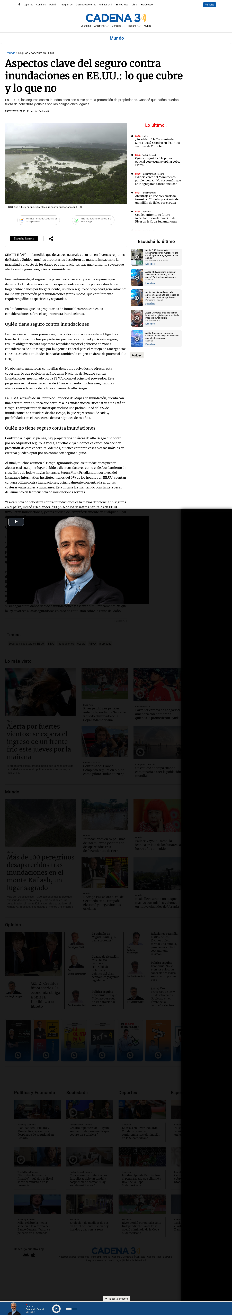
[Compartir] (51, 239)
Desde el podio (149, 230)
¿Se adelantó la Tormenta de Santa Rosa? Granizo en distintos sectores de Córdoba (157, 143)
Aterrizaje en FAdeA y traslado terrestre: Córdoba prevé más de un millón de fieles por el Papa (157, 199)
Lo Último (86, 25)
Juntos (145, 136)
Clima (135, 4)
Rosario (132, 25)
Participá (209, 4)
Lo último (155, 125)
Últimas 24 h (105, 4)
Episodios (150, 264)
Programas (67, 4)
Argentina (99, 25)
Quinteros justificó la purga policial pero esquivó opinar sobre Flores (157, 161)
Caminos (41, 4)
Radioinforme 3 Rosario (153, 174)
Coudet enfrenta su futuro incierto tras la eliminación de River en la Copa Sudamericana (156, 218)
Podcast (136, 355)
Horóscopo (147, 4)
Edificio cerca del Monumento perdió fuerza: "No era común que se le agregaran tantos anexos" (158, 180)
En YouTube (122, 4)
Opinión (53, 4)
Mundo (147, 25)
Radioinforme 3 (149, 155)
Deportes (28, 4)
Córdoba (116, 25)
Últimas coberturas (86, 4)
